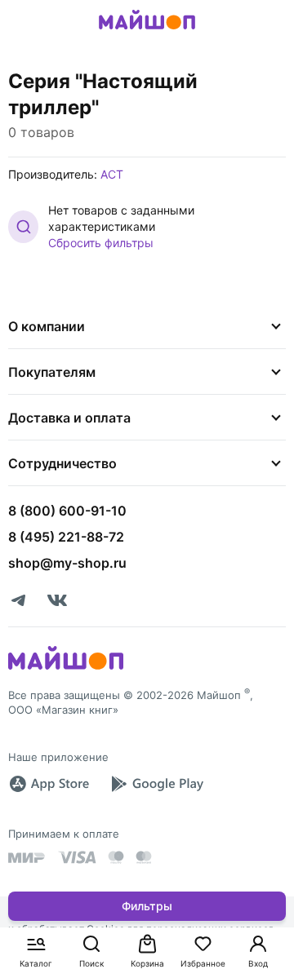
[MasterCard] (116, 857)
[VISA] (76, 857)
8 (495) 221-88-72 (66, 537)
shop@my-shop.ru (67, 563)
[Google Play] (156, 784)
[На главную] (147, 31)
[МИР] (27, 857)
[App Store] (49, 784)
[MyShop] (65, 668)
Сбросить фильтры (101, 243)
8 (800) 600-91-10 (67, 510)
